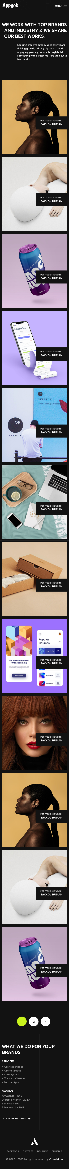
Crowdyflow (56, 1159)
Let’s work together (14, 1118)
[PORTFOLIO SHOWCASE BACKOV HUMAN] (34, 116)
